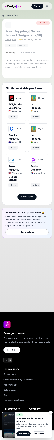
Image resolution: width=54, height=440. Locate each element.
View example (38, 433)
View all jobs (27, 197)
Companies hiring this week (18, 379)
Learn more (22, 433)
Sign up (37, 6)
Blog (5, 395)
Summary (10, 53)
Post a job (12, 350)
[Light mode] (10, 360)
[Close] (50, 412)
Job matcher (10, 385)
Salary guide (9, 390)
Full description (28, 53)
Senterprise (10, 40)
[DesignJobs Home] (13, 6)
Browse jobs (9, 374)
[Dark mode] (6, 360)
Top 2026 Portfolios (13, 400)
